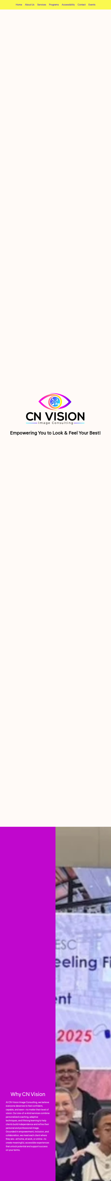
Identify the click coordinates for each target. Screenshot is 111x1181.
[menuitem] (19, 5)
